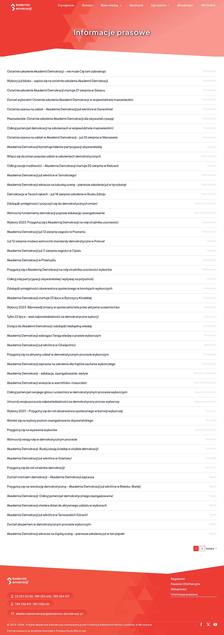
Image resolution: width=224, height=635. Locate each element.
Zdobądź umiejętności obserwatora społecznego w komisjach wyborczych (59, 288)
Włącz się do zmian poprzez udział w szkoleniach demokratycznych (54, 156)
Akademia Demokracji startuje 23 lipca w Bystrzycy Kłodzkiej (49, 298)
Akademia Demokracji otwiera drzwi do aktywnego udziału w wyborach (57, 505)
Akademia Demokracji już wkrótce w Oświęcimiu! (41, 345)
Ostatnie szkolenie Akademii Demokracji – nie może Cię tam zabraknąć (56, 71)
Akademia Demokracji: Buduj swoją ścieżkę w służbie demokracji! (53, 449)
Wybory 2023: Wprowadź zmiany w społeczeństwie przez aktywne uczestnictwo (63, 307)
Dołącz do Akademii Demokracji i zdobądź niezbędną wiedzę (49, 326)
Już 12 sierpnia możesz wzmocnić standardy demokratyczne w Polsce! (56, 241)
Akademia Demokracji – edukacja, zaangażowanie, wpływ (47, 373)
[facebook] (201, 624)
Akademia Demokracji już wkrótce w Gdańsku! (39, 458)
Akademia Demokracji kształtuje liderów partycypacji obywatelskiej (54, 147)
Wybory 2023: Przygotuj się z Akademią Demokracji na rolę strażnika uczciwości (62, 222)
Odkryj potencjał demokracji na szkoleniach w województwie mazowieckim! (60, 128)
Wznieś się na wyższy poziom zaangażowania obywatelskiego (50, 420)
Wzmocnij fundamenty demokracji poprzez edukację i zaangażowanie (56, 213)
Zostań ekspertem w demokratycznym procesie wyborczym (49, 524)
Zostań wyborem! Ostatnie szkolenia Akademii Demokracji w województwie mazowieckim (70, 100)
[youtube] (215, 624)
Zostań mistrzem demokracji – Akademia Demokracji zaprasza (50, 477)
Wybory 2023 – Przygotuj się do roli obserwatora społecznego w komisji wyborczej (65, 411)
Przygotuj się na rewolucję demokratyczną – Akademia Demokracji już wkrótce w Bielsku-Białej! (74, 486)
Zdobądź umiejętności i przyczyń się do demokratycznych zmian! (52, 203)
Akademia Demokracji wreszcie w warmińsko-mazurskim (47, 383)
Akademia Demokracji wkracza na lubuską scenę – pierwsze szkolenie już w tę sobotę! (67, 184)
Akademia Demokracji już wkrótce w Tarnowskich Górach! (47, 515)
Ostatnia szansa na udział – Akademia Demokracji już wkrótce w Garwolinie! (60, 109)
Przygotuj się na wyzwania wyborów (32, 430)
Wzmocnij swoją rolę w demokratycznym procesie (42, 439)
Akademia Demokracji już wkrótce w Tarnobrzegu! (42, 175)
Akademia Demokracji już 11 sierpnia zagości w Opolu (44, 250)
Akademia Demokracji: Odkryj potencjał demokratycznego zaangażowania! (60, 496)
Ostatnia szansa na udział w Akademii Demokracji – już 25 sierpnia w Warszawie (62, 137)
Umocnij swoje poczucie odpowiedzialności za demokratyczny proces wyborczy (63, 401)
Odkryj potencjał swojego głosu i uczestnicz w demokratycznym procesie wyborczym (67, 392)
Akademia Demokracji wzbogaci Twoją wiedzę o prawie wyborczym (54, 335)
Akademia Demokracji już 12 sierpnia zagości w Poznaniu (46, 232)
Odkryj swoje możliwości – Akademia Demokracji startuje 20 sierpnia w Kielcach (63, 166)
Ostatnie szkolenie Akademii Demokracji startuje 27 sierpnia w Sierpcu (56, 90)
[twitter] (208, 624)
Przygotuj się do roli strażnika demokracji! (36, 468)
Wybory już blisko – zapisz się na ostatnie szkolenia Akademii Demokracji (57, 81)
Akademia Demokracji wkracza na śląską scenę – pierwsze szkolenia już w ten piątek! (66, 534)
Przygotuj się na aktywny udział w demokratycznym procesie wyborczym (58, 354)
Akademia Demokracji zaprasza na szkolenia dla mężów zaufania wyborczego (61, 364)
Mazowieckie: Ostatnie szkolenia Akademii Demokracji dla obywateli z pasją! (60, 118)
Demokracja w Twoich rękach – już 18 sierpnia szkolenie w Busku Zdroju (56, 194)
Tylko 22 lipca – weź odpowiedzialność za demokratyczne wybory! (53, 316)
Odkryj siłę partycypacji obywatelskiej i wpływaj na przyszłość (50, 279)
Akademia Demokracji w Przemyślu (31, 260)
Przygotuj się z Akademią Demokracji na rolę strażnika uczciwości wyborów (59, 269)
